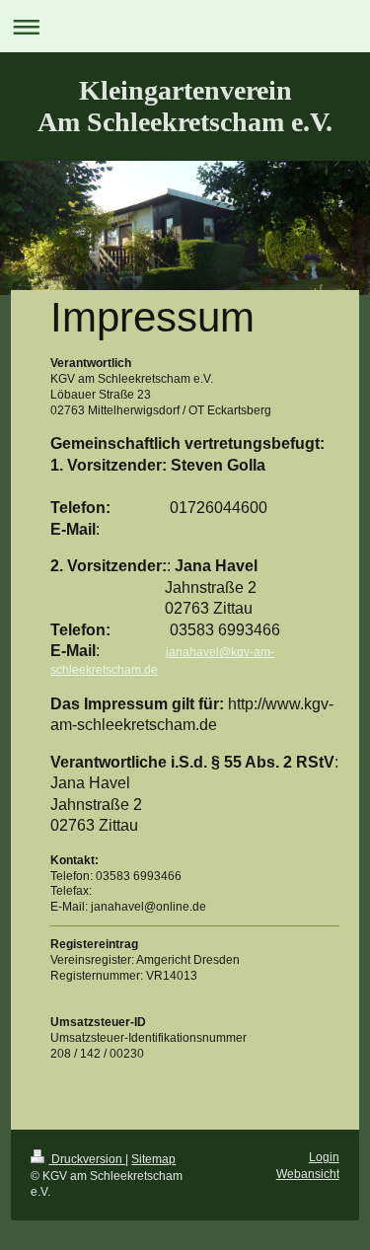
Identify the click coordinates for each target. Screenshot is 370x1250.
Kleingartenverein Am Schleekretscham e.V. (185, 106)
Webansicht (307, 1173)
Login (324, 1156)
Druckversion (86, 1158)
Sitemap (153, 1158)
